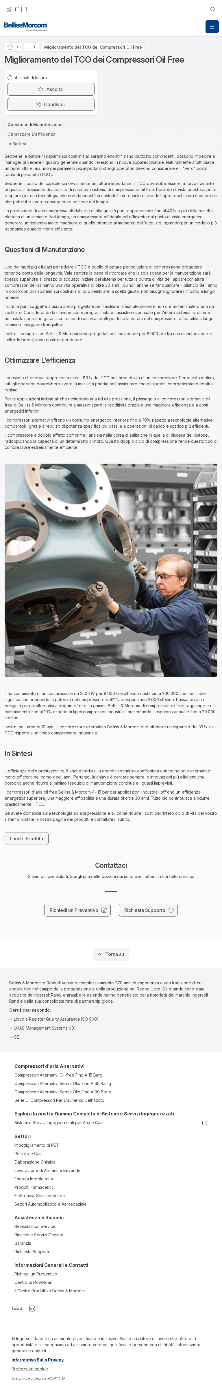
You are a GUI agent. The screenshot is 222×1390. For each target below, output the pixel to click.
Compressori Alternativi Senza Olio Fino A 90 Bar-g (62, 1091)
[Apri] (212, 26)
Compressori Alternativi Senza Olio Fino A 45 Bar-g (62, 1083)
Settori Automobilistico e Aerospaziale (50, 1204)
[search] (212, 9)
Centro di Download (33, 1282)
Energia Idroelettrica (33, 1178)
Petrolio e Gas (27, 1153)
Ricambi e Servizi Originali (39, 1234)
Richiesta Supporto (32, 1251)
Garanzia (22, 1243)
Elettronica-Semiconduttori (39, 1195)
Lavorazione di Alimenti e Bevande (47, 1170)
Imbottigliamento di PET (36, 1145)
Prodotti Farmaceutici (34, 1187)
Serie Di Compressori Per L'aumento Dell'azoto (59, 1100)
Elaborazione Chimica (35, 1161)
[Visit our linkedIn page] (32, 1308)
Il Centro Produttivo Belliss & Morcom (49, 1290)
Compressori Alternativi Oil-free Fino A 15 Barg (58, 1075)
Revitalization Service (35, 1226)
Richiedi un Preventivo (35, 1273)
